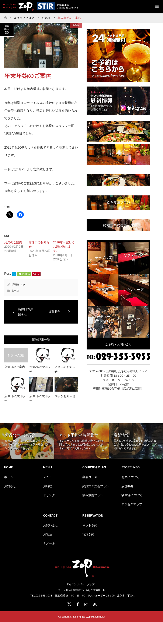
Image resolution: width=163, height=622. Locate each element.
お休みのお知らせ (39, 369)
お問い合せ (50, 525)
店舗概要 (127, 486)
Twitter (69, 603)
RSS (94, 603)
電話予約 (88, 534)
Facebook (77, 603)
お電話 (47, 534)
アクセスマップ (131, 504)
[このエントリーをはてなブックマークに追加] (14, 275)
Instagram (86, 603)
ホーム (8, 477)
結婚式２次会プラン (95, 486)
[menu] (156, 6)
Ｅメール (49, 543)
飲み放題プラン (92, 495)
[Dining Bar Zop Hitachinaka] (18, 6)
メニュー (49, 477)
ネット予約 (89, 525)
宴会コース (89, 477)
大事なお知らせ (65, 396)
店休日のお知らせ (65, 369)
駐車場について (131, 495)
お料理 (47, 486)
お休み (76, 25)
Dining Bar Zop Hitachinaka (89, 616)
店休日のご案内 (14, 367)
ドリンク (49, 495)
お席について (130, 477)
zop (23, 284)
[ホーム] (5, 16)
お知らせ (10, 486)
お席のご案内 (13, 242)
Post (7, 273)
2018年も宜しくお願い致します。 (64, 247)
